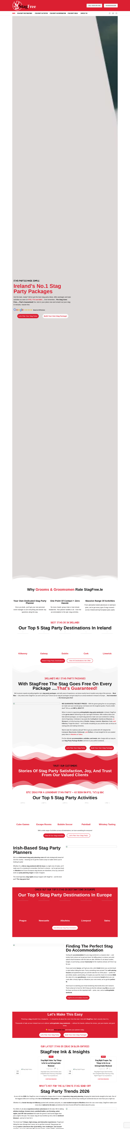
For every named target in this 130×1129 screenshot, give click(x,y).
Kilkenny (22, 653)
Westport (65, 721)
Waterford (105, 721)
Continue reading (51, 1079)
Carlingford (94, 719)
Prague (22, 920)
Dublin (65, 653)
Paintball (86, 824)
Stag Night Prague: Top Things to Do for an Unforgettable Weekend (103, 1063)
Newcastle (44, 920)
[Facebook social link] (109, 13)
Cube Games (22, 824)
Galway (44, 653)
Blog (51, 1056)
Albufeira (65, 920)
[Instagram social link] (116, 13)
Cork (86, 653)
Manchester (73, 732)
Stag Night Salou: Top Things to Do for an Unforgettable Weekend (51, 1063)
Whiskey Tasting (107, 824)
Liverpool (65, 732)
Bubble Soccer (65, 824)
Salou (107, 920)
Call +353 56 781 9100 (94, 5)
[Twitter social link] (113, 13)
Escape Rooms (43, 824)
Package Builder (111, 5)
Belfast (90, 732)
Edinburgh (81, 732)
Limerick (107, 653)
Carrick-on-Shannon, (106, 719)
